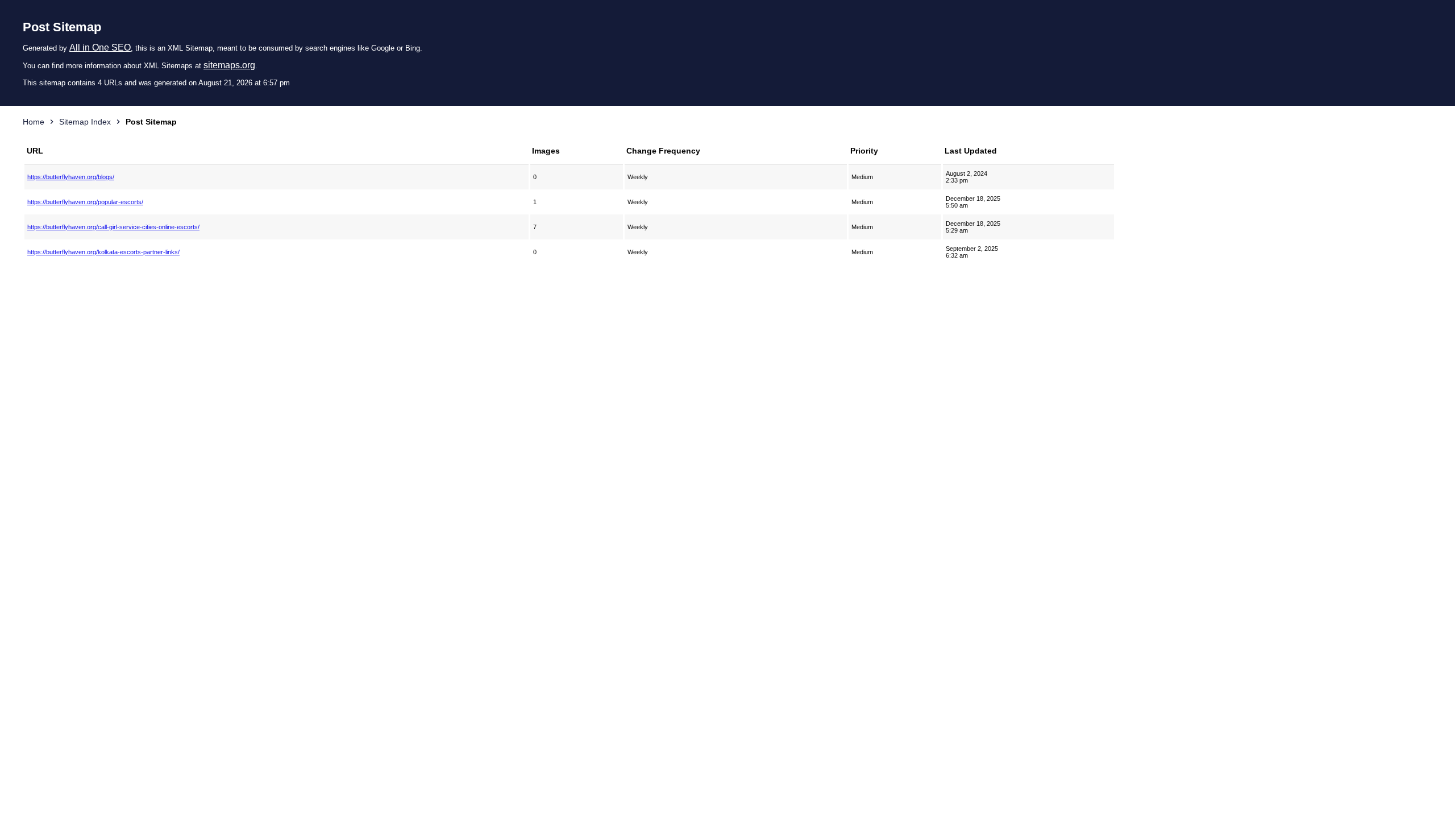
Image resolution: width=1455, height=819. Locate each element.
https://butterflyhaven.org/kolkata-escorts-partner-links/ (103, 252)
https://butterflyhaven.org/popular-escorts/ (85, 201)
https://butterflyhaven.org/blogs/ (70, 176)
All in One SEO (100, 47)
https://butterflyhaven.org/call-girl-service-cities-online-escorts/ (113, 227)
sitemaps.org (229, 65)
